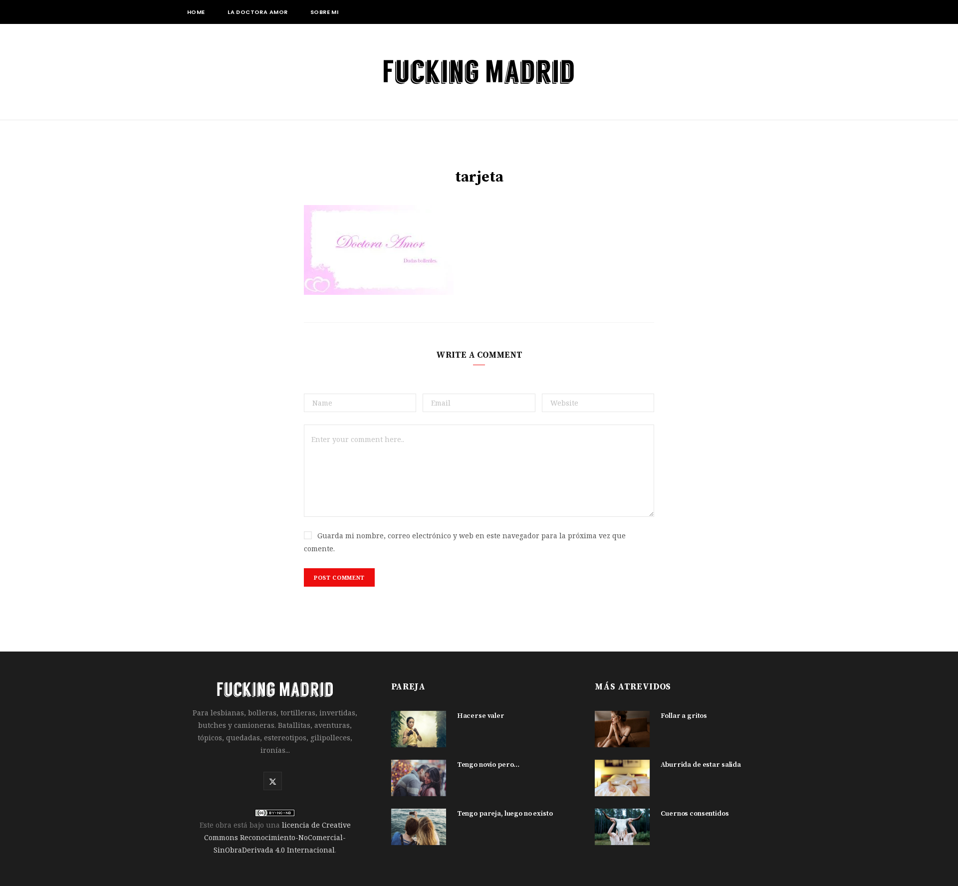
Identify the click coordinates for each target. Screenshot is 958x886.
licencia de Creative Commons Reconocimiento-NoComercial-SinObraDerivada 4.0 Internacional (277, 837)
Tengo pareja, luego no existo (505, 813)
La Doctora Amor (257, 12)
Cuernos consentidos (694, 813)
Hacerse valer (480, 715)
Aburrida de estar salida (701, 764)
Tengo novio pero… (488, 764)
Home (196, 12)
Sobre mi (324, 12)
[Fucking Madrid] (479, 72)
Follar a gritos (684, 715)
